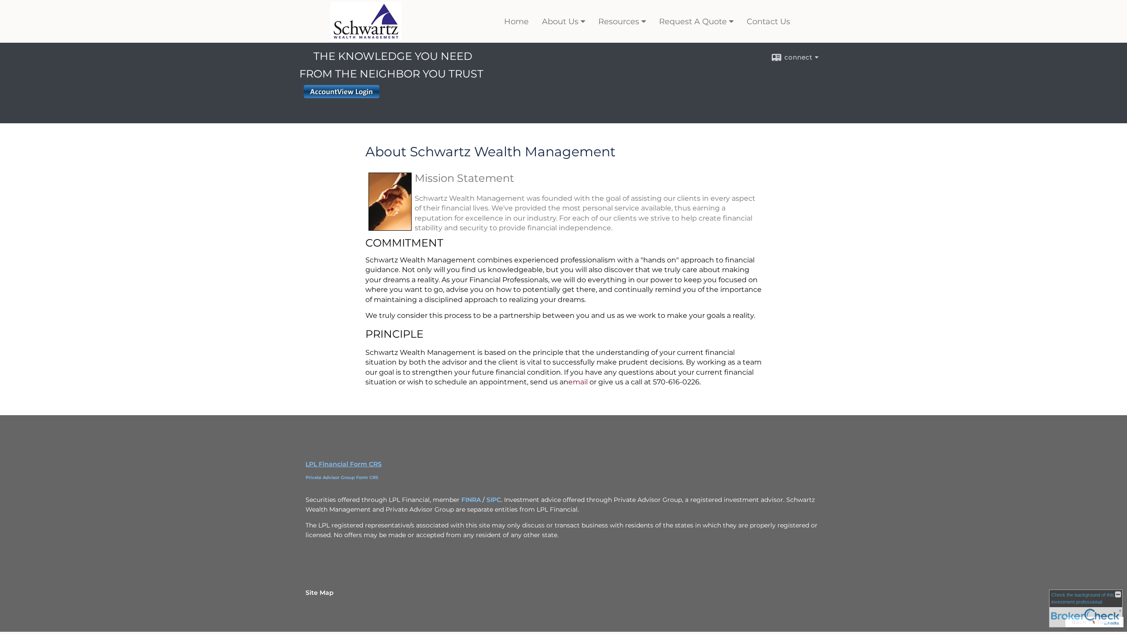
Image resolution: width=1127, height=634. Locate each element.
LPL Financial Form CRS (344, 464)
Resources (618, 21)
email (578, 382)
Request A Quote (693, 21)
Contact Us (768, 21)
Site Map (320, 593)
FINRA (471, 500)
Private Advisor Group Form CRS (342, 477)
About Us (560, 21)
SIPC (493, 500)
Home (516, 21)
